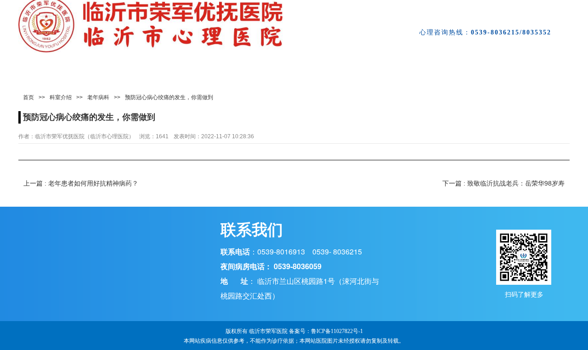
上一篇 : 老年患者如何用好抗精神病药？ (80, 183)
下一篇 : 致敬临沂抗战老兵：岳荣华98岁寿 (503, 183)
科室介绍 (61, 97)
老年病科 (98, 97)
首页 (28, 97)
